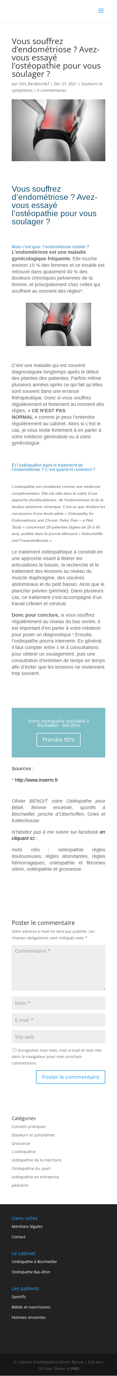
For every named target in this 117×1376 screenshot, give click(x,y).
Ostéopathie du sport (31, 1168)
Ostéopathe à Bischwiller (34, 1261)
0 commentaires (51, 90)
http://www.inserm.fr (36, 780)
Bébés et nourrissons (31, 1307)
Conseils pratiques (29, 1126)
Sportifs (19, 1296)
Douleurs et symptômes (33, 1135)
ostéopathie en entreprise (35, 1176)
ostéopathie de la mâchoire (36, 1160)
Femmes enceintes (29, 1317)
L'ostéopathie (24, 1151)
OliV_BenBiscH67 (34, 83)
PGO (75, 1368)
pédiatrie (20, 1185)
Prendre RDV (58, 739)
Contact (19, 1236)
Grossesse (21, 1143)
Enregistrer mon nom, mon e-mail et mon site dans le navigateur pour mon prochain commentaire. (56, 1057)
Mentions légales (27, 1226)
